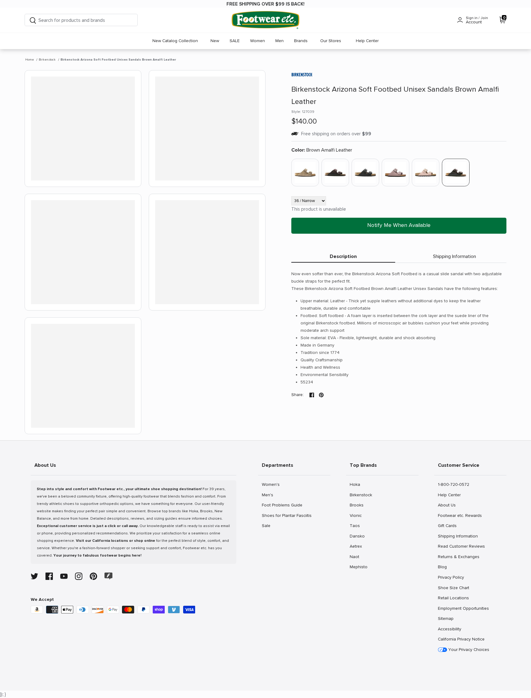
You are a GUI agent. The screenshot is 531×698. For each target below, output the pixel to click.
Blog (444, 566)
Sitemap (446, 618)
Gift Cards (447, 525)
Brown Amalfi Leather (321, 150)
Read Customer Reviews (461, 546)
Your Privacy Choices (468, 649)
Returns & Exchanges (458, 556)
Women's (271, 484)
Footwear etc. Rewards (460, 515)
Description (343, 256)
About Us (447, 505)
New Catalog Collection (175, 40)
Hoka (356, 484)
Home (29, 59)
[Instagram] (78, 576)
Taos (356, 525)
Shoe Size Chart (453, 587)
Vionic (356, 515)
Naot (356, 556)
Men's (268, 495)
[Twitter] (34, 576)
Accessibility (449, 629)
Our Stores (330, 40)
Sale (268, 525)
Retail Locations (453, 598)
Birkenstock (47, 59)
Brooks (356, 505)
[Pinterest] (93, 576)
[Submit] (33, 20)
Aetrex (356, 546)
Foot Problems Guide (282, 505)
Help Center (367, 40)
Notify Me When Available (399, 225)
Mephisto (358, 566)
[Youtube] (64, 576)
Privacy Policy (451, 577)
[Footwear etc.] (265, 20)
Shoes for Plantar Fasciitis (287, 515)
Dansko (357, 536)
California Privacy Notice (461, 639)
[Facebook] (49, 576)
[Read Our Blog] (108, 576)
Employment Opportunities (463, 608)
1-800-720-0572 (453, 484)
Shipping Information (454, 256)
